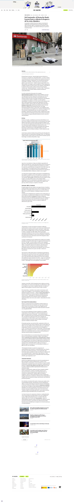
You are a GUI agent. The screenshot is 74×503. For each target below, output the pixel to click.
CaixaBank (42, 15)
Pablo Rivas (23, 71)
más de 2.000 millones (44, 292)
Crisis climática (27, 15)
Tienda (10, 10)
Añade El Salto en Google (45, 29)
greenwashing (39, 398)
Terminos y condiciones (32, 487)
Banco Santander (35, 15)
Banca (31, 15)
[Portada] (37, 10)
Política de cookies (32, 485)
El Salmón (13, 479)
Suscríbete (65, 10)
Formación (30, 481)
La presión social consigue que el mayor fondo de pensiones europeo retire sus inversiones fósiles (38, 431)
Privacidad (22, 488)
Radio (7, 10)
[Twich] (54, 476)
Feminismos (14, 488)
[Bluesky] (53, 476)
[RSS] (61, 476)
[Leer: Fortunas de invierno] (24, 424)
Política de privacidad (32, 484)
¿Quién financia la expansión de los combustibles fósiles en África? (37, 337)
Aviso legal (30, 483)
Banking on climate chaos (26, 104)
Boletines (13, 10)
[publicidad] (37, 4)
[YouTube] (57, 476)
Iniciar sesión (70, 10)
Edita (29, 479)
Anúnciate (22, 487)
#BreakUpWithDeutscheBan (27, 94)
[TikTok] (58, 476)
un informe (34, 196)
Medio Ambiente (23, 478)
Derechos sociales (23, 479)
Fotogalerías (14, 485)
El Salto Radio (14, 484)
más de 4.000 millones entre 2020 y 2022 (35, 365)
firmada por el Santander (44, 385)
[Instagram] (51, 476)
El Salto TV (14, 483)
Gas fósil (45, 15)
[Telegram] (50, 476)
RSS (29, 482)
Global (13, 481)
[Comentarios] (27, 29)
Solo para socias (23, 481)
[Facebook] (55, 476)
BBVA (39, 15)
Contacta (21, 484)
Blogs (13, 487)
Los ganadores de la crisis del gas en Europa (39, 423)
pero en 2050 (30, 177)
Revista (21, 485)
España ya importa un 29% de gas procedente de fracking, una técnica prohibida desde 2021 (38, 416)
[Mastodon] (59, 476)
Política (13, 478)
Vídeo (4, 10)
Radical (13, 482)
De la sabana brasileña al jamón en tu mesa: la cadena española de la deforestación (39, 408)
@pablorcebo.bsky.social (41, 72)
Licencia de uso (31, 478)
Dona (27, 476)
